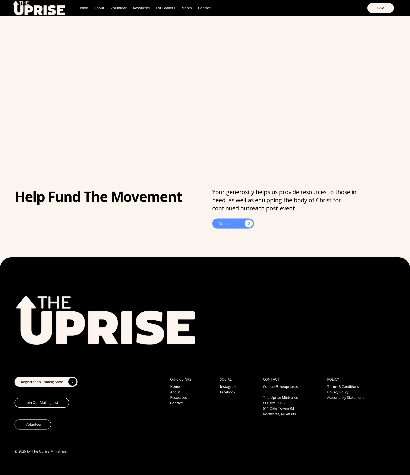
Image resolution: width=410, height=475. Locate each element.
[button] (42, 403)
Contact (176, 403)
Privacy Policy (337, 392)
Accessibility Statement (345, 397)
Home (175, 386)
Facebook (227, 392)
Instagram (228, 386)
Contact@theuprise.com (282, 386)
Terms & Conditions (343, 386)
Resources (178, 397)
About (175, 392)
